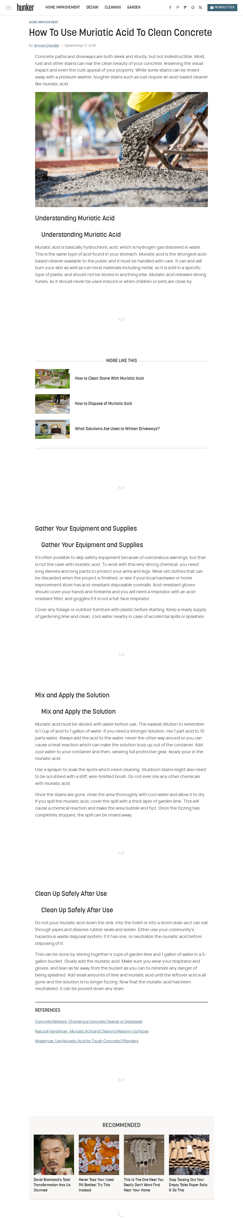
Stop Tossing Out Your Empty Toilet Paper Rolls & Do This (188, 1185)
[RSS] (200, 7)
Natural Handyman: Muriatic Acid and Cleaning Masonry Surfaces (92, 1031)
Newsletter (224, 7)
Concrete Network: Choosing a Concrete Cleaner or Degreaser (89, 1022)
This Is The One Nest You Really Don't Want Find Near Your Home (144, 1185)
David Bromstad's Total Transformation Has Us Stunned (52, 1185)
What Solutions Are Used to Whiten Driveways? (117, 429)
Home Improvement (63, 8)
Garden (133, 8)
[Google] (193, 7)
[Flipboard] (185, 7)
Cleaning (113, 8)
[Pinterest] (178, 7)
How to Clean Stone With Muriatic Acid (109, 378)
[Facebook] (170, 7)
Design (92, 8)
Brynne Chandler (46, 45)
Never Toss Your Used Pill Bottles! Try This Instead (96, 1185)
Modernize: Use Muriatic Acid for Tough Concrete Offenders (86, 1041)
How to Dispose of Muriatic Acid (103, 404)
